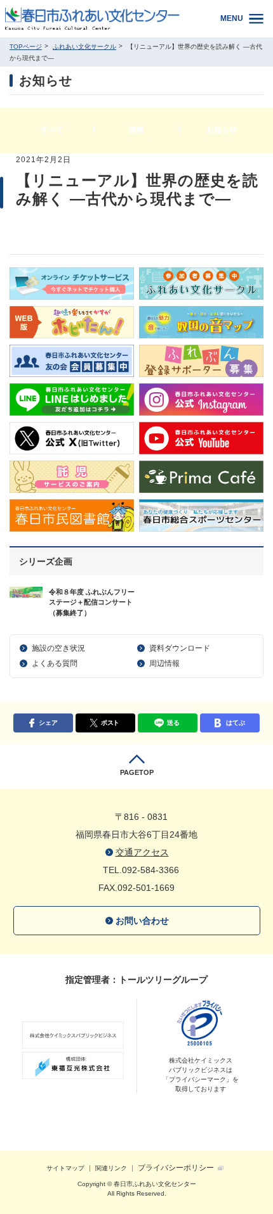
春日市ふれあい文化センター (102, 19)
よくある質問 (54, 663)
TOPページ (26, 46)
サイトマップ (65, 1168)
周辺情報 (164, 663)
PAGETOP (137, 772)
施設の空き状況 (58, 648)
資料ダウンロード (179, 648)
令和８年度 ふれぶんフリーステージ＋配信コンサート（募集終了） (92, 602)
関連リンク (111, 1168)
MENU (231, 18)
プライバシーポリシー (176, 1167)
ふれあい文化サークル (84, 46)
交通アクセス (142, 852)
